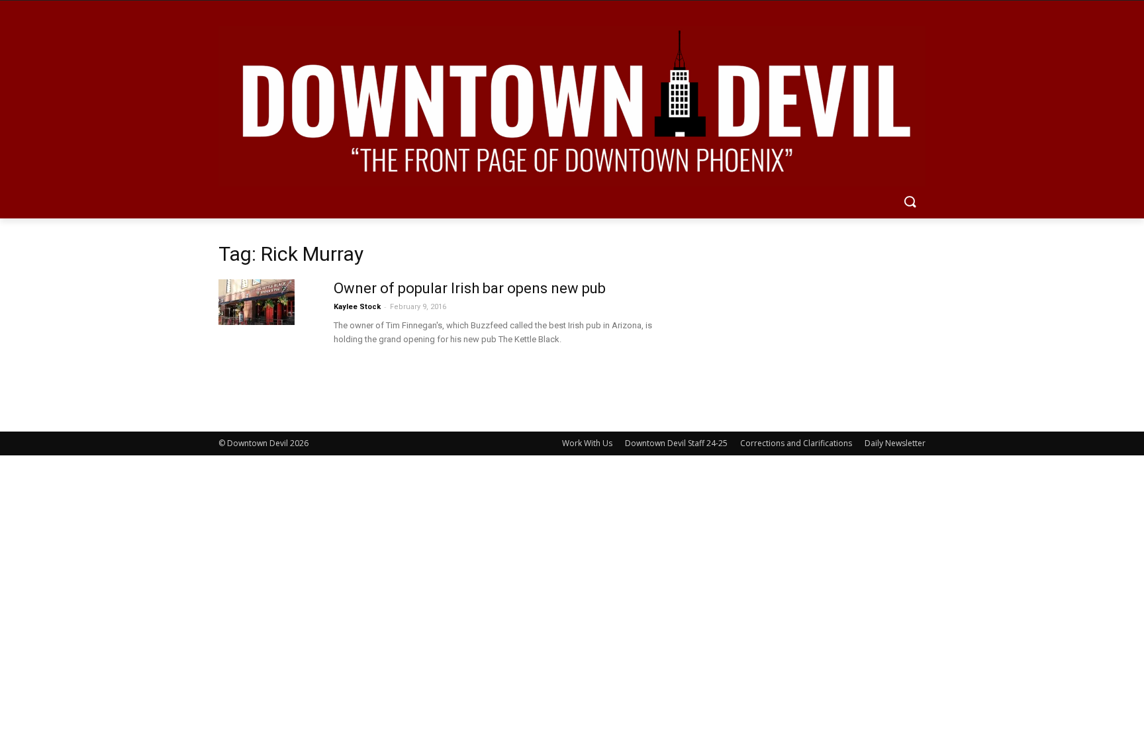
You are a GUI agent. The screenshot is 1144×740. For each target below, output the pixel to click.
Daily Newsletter (895, 443)
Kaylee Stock (357, 306)
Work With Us (587, 443)
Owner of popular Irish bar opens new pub (470, 288)
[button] (910, 202)
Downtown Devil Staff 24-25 (676, 443)
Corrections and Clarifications (796, 443)
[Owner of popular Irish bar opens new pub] (256, 302)
